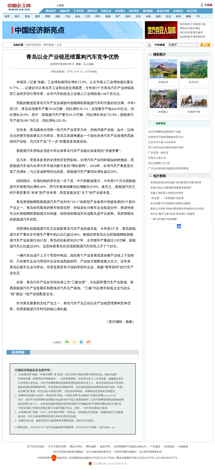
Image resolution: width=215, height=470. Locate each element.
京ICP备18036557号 (166, 457)
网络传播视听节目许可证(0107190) (135, 457)
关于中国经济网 (57, 446)
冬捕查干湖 (193, 111)
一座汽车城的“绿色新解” (164, 219)
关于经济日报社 (36, 446)
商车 (97, 16)
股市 (7, 16)
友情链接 (169, 446)
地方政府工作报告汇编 (192, 24)
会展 (148, 16)
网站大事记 (76, 446)
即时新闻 (49, 44)
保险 (57, 16)
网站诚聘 (91, 446)
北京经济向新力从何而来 (162, 142)
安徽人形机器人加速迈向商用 (166, 192)
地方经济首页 (33, 44)
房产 (118, 16)
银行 (17, 16)
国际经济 (92, 10)
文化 (138, 16)
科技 (178, 16)
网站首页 (51, 10)
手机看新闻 (57, 71)
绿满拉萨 (163, 82)
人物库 (60, 5)
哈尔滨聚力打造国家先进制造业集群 (170, 203)
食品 (77, 16)
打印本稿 (91, 71)
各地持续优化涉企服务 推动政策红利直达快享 (175, 182)
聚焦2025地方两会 (190, 28)
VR (198, 16)
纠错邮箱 (183, 446)
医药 (128, 16)
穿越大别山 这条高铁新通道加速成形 (170, 187)
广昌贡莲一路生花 (158, 152)
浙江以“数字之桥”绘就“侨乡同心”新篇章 (172, 213)
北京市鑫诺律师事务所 (98, 451)
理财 (47, 16)
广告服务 (155, 446)
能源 (107, 16)
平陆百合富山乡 (157, 157)
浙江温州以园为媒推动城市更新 (166, 147)
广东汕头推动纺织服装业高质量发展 (168, 168)
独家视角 (161, 123)
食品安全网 (163, 10)
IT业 (67, 16)
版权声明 (105, 446)
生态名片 (194, 82)
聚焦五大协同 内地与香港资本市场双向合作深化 (177, 208)
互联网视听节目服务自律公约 (130, 446)
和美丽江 (163, 111)
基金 (27, 16)
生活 (168, 16)
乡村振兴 (178, 10)
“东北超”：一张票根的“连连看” (167, 198)
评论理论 (120, 10)
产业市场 (78, 10)
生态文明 (192, 10)
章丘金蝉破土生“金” (159, 163)
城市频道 (148, 10)
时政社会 (106, 10)
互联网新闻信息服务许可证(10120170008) (91, 457)
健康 (188, 16)
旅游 (158, 16)
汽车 (87, 16)
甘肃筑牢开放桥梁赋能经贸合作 (166, 137)
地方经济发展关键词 (191, 32)
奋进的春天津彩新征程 (192, 36)
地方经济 (134, 10)
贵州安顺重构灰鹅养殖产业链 (164, 131)
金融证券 (65, 10)
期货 (37, 16)
